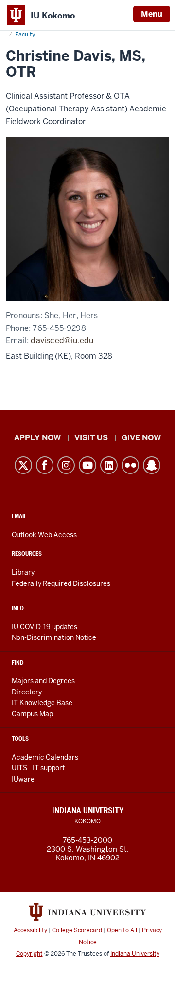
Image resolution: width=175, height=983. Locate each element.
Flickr (130, 465)
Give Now (141, 438)
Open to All (122, 930)
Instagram (66, 465)
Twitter (23, 465)
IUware (23, 779)
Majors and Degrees (43, 680)
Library (23, 572)
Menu (151, 14)
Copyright (29, 954)
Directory (27, 692)
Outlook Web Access (44, 534)
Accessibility (30, 930)
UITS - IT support (38, 768)
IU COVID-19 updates (44, 626)
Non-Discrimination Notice (54, 637)
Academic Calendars (45, 757)
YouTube (87, 465)
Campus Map (32, 714)
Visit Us (91, 438)
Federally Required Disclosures (61, 583)
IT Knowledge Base (42, 702)
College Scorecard (77, 930)
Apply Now (37, 438)
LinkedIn (109, 465)
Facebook (44, 465)
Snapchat (151, 465)
